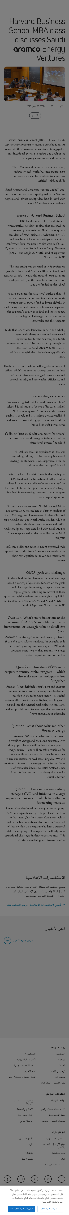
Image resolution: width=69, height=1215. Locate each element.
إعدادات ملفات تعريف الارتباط (50, 1209)
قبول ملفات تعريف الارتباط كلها (21, 1209)
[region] (34, 1200)
